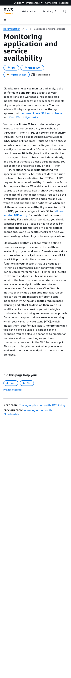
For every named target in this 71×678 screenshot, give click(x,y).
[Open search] (64, 11)
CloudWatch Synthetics (24, 117)
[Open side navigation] (5, 20)
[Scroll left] (19, 11)
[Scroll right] (55, 11)
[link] (51, 29)
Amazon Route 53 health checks (42, 113)
